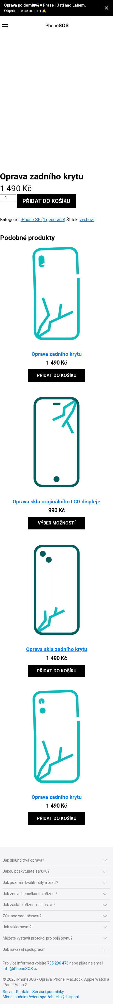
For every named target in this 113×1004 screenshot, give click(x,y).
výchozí (87, 219)
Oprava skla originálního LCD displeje (56, 502)
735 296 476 (58, 963)
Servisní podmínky (48, 991)
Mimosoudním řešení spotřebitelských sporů (41, 997)
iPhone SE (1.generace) (43, 219)
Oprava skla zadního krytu (56, 649)
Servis (8, 991)
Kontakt (23, 991)
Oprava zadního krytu (57, 354)
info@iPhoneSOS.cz (20, 968)
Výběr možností (56, 523)
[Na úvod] (56, 26)
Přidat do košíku (46, 201)
